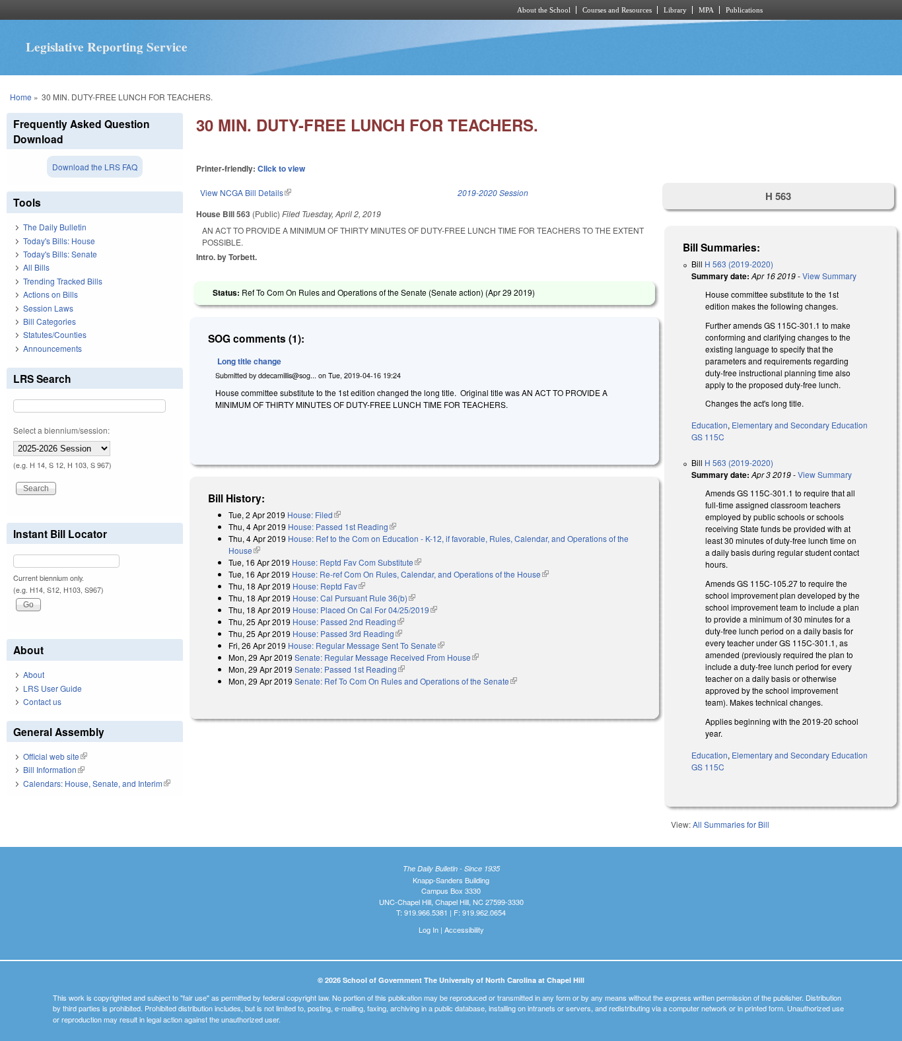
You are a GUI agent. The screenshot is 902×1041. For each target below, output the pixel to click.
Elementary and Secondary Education (800, 424)
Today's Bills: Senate (60, 253)
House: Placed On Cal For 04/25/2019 (365, 609)
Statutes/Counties (55, 334)
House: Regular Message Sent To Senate (366, 645)
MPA (706, 10)
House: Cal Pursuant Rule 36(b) (354, 597)
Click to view (281, 168)
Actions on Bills (50, 294)
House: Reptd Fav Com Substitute (356, 562)
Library (675, 10)
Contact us (42, 701)
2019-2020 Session (493, 192)
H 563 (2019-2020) (739, 263)
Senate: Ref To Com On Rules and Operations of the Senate (406, 681)
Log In (428, 929)
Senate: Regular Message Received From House (387, 657)
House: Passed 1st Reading (342, 526)
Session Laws (48, 308)
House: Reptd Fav (329, 585)
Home (21, 96)
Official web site (55, 756)
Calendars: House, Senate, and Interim (96, 783)
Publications (744, 10)
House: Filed (314, 514)
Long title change (249, 361)
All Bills (36, 267)
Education (709, 424)
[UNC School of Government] (276, 10)
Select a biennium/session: (61, 430)
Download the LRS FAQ (94, 166)
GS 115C (707, 436)
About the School (544, 10)
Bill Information (54, 769)
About (33, 674)
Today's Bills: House (59, 240)
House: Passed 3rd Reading (347, 633)
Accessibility (464, 929)
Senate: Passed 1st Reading (350, 669)
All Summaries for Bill (731, 824)
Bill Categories (49, 321)
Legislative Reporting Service (107, 47)
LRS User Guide (52, 688)
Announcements (52, 348)
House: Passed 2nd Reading (348, 621)
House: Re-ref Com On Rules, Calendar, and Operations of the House (420, 574)
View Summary (829, 275)
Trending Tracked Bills (62, 280)
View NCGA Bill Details (245, 192)
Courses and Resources (617, 10)
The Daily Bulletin (55, 226)
